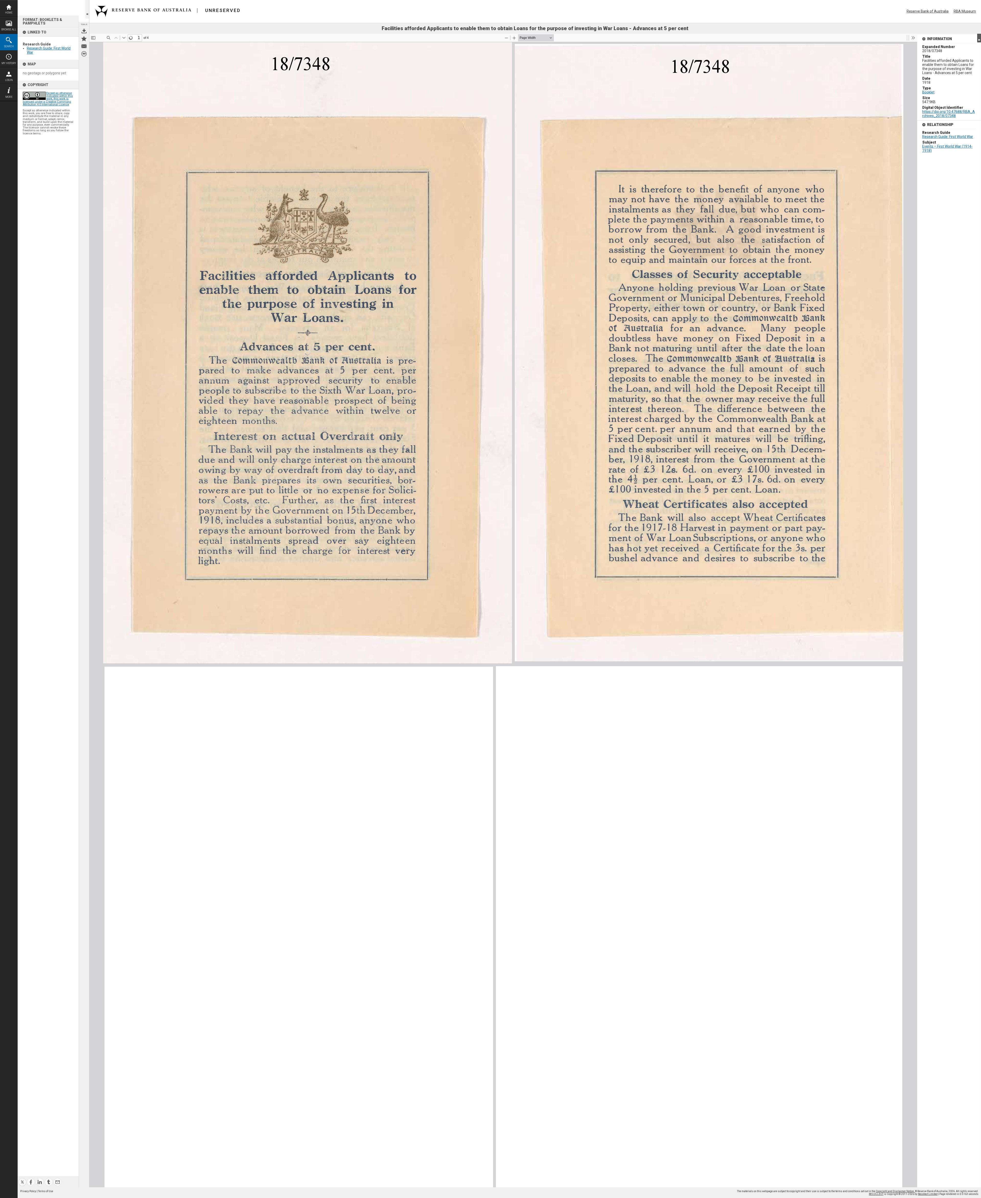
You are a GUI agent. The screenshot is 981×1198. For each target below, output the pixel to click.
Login (9, 80)
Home (9, 12)
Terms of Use (45, 1191)
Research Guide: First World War (947, 137)
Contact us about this (84, 46)
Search (9, 46)
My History (9, 63)
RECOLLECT (876, 1194)
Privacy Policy (28, 1191)
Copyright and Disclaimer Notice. (895, 1191)
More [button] (9, 97)
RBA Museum (965, 11)
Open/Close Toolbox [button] (87, 9)
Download (84, 31)
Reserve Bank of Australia (928, 11)
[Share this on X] (22, 1179)
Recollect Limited (928, 1194)
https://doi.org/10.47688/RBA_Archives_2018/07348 (948, 114)
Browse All (8, 29)
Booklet (928, 92)
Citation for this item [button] (84, 54)
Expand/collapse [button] (979, 38)
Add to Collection (84, 38)
